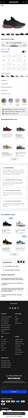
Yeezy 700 (17, 348)
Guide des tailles (5, 51)
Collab (2, 350)
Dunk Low (3, 343)
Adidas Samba (18, 341)
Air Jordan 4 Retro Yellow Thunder (6, 249)
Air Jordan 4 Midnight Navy (20, 230)
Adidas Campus (19, 339)
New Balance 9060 (5, 367)
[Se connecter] (23, 2)
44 (19, 64)
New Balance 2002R (6, 365)
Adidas (17, 319)
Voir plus (14, 159)
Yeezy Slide (17, 346)
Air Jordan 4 (4, 341)
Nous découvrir (5, 321)
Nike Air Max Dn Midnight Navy (19, 135)
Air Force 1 (3, 348)
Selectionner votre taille (14, 413)
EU (23, 51)
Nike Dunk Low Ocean (20, 248)
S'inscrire (14, 392)
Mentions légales (5, 327)
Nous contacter (5, 319)
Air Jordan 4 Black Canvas (6, 230)
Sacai (2, 346)
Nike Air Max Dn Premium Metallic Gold (7, 153)
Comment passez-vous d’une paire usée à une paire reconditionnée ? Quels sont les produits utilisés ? (12, 290)
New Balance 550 (5, 361)
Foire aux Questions (6, 325)
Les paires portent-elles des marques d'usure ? (11, 295)
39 (8, 60)
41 (24, 60)
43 (14, 64)
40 (14, 60)
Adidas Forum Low (19, 343)
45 (3, 68)
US (25, 51)
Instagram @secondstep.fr (12, 270)
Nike (16, 316)
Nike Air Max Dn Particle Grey (21, 153)
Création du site (5, 333)
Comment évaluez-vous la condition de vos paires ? (12, 284)
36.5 (14, 56)
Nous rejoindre (4, 323)
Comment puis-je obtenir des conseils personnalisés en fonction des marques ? (12, 279)
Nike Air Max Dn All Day (7, 134)
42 (3, 64)
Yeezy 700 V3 (18, 350)
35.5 (4, 56)
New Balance (18, 323)
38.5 (4, 60)
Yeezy (16, 321)
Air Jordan (3, 339)
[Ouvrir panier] (26, 2)
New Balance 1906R (6, 363)
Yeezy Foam (18, 354)
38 (24, 56)
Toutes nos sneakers (6, 316)
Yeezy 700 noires (19, 352)
